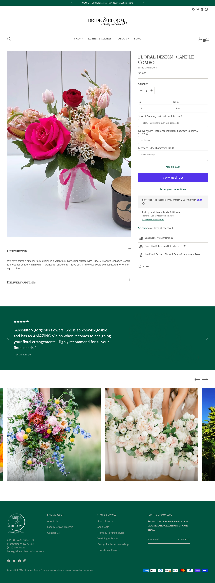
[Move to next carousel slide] (207, 338)
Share (146, 266)
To (139, 101)
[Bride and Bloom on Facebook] (193, 9)
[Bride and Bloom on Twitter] (197, 9)
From (176, 101)
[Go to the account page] (199, 38)
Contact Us (53, 532)
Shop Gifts (103, 526)
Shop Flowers (105, 521)
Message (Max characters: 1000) (156, 147)
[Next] (143, 3)
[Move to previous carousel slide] (8, 338)
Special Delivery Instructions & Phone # (160, 116)
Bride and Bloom (147, 67)
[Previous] (71, 3)
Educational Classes (108, 549)
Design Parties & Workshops (113, 544)
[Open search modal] (9, 38)
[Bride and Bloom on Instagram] (206, 9)
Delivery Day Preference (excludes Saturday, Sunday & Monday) (168, 132)
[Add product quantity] (141, 90)
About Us (52, 521)
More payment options (173, 188)
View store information (153, 219)
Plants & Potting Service (110, 532)
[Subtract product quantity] (151, 90)
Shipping (143, 227)
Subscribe (184, 539)
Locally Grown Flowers (60, 526)
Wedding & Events (107, 538)
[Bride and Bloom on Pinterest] (202, 9)
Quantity (143, 83)
